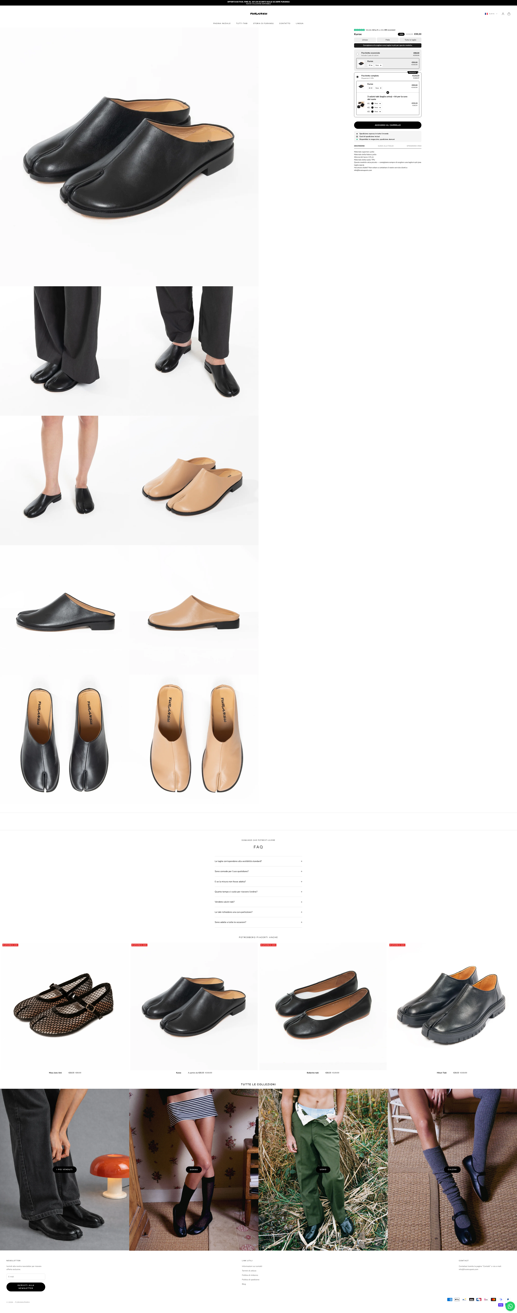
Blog (244, 1284)
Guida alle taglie (386, 146)
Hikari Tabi (442, 1072)
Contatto (284, 23)
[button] (387, 60)
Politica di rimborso (250, 1275)
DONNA (194, 1169)
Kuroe (178, 1072)
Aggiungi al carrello (388, 125)
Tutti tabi (242, 23)
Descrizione (359, 146)
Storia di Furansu (263, 23)
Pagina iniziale (222, 23)
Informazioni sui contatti (252, 1266)
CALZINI (452, 1169)
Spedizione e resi (414, 146)
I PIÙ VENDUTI (65, 1169)
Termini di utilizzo (249, 1270)
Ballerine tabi (313, 1072)
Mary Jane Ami (55, 1072)
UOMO (323, 1169)
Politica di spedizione (250, 1279)
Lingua (300, 23)
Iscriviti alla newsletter (25, 1286)
